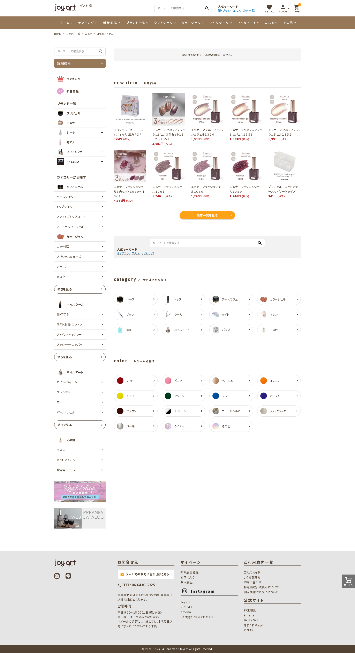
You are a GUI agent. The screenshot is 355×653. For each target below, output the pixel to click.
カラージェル (191, 23)
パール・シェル (66, 412)
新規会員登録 (190, 572)
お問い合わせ (252, 582)
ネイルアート (247, 23)
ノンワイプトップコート (71, 217)
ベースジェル (65, 197)
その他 (288, 23)
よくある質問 (252, 577)
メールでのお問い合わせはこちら (144, 574)
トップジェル (65, 207)
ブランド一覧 (136, 23)
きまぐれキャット (254, 625)
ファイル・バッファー (69, 334)
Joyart (185, 602)
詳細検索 (64, 63)
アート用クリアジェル (70, 227)
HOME (58, 33)
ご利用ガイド (252, 572)
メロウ (61, 277)
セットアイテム (66, 460)
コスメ (237, 10)
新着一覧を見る (207, 215)
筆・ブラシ (224, 10)
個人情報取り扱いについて (261, 592)
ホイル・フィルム (67, 382)
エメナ (88, 33)
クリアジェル (163, 23)
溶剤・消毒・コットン (69, 324)
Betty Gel (251, 620)
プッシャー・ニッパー (70, 344)
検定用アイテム (66, 470)
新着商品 (110, 23)
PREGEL (187, 607)
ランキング (86, 23)
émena (186, 612)
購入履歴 (187, 582)
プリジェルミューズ (69, 257)
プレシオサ (64, 392)
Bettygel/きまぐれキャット (198, 617)
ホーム (65, 23)
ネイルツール (219, 23)
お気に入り (188, 577)
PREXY (249, 630)
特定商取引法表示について (261, 587)
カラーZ (62, 267)
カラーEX (249, 10)
